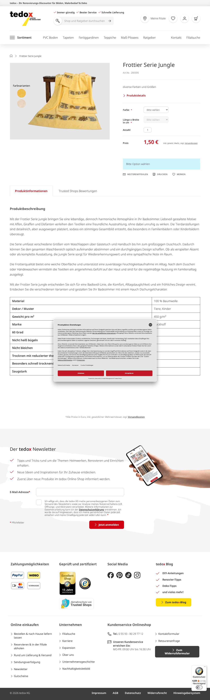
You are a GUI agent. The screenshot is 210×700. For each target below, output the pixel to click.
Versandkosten (191, 143)
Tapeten (68, 37)
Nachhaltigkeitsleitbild (76, 668)
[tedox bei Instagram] (137, 575)
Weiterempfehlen (137, 174)
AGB (115, 693)
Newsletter (21, 669)
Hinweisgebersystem (186, 693)
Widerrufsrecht (157, 693)
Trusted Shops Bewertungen (78, 191)
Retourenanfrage (169, 641)
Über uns (68, 655)
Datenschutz (133, 693)
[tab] (31, 191)
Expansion (68, 648)
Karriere (67, 641)
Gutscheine (21, 676)
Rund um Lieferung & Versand (33, 655)
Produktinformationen (31, 191)
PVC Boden (50, 37)
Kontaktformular (168, 634)
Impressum (99, 693)
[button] (60, 101)
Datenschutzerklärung (91, 509)
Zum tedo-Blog (175, 602)
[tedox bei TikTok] (128, 575)
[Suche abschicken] (109, 21)
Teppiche (110, 37)
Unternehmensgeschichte (78, 662)
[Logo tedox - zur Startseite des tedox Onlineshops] (25, 18)
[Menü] (205, 667)
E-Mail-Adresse (20, 492)
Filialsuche (193, 37)
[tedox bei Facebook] (110, 575)
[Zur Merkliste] (173, 18)
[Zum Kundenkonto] (184, 18)
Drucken (162, 174)
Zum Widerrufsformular (177, 651)
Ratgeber (149, 37)
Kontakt (176, 37)
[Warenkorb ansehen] (196, 18)
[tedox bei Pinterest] (119, 575)
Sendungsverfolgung (27, 662)
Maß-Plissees (129, 37)
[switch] (199, 687)
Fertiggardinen (89, 37)
